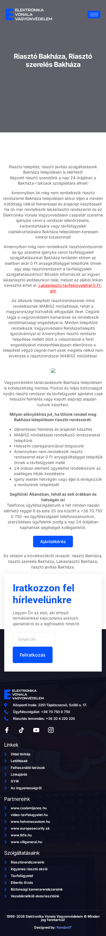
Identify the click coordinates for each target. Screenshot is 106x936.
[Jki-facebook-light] (6, 730)
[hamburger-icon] (94, 14)
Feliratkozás (33, 655)
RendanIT (64, 927)
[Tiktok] (21, 730)
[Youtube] (36, 730)
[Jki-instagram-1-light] (51, 730)
